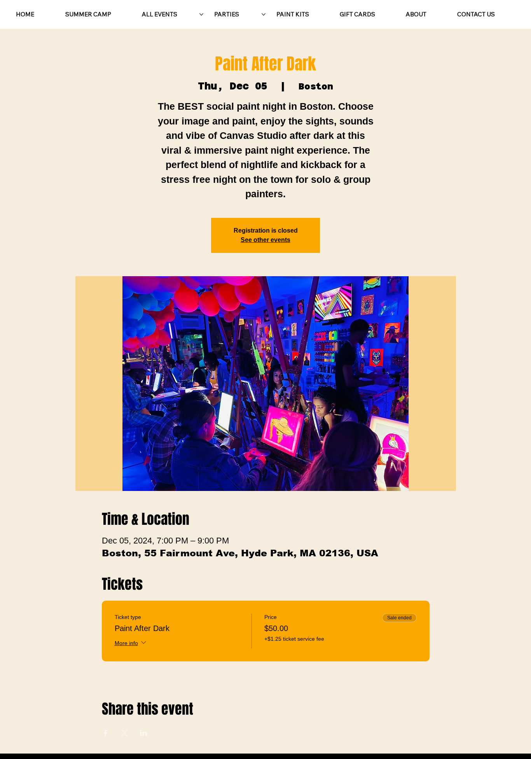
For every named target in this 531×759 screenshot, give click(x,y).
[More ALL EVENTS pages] (201, 14)
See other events (265, 240)
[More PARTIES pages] (264, 14)
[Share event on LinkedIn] (143, 733)
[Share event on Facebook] (105, 733)
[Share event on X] (124, 733)
